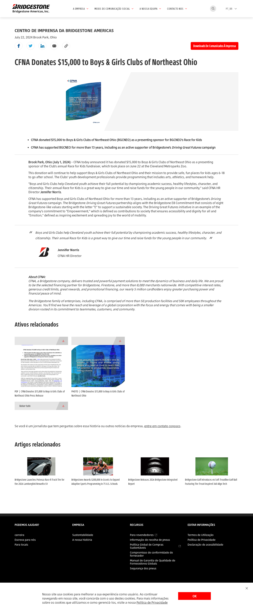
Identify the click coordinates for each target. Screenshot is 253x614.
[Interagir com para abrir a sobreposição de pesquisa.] (213, 8)
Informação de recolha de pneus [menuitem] (150, 539)
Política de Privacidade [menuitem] (201, 539)
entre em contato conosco (162, 426)
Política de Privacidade (152, 602)
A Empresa (79, 8)
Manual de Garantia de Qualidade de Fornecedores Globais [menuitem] (152, 562)
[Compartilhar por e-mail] (54, 46)
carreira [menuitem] (19, 534)
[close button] (247, 588)
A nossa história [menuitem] (82, 539)
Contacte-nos (175, 8)
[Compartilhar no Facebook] (19, 46)
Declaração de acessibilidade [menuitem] (205, 544)
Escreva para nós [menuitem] (25, 539)
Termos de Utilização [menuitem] (201, 534)
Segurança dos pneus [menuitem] (143, 568)
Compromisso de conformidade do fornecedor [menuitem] (151, 554)
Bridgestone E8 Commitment (174, 203)
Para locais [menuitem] (21, 544)
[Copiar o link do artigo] (66, 46)
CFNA (77, 162)
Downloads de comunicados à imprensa (214, 46)
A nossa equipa (148, 8)
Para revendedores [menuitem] (142, 534)
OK (195, 596)
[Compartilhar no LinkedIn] (42, 46)
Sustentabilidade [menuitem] (82, 534)
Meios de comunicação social (112, 8)
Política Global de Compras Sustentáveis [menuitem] (146, 546)
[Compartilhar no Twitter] (30, 46)
